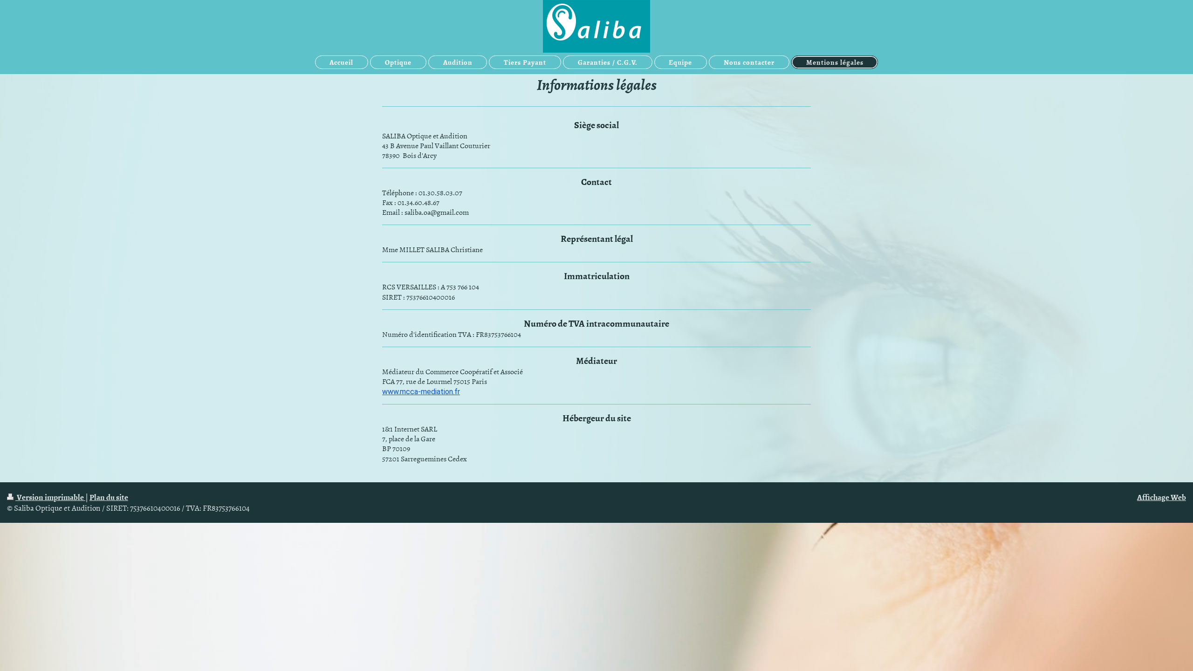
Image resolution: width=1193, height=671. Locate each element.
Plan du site (108, 497)
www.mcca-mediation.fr (421, 391)
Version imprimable (50, 497)
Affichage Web (1161, 497)
